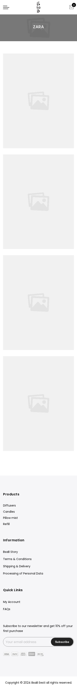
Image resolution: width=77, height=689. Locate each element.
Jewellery (20, 96)
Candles (9, 512)
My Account (11, 602)
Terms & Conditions (17, 559)
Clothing (22, 298)
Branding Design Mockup (38, 193)
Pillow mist (10, 518)
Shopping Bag (38, 448)
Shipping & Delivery (16, 566)
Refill (6, 524)
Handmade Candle (38, 294)
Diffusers (9, 505)
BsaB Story (10, 552)
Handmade (55, 96)
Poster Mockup (38, 395)
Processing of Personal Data (23, 573)
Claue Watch (39, 92)
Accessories (37, 96)
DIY (39, 197)
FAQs (6, 609)
